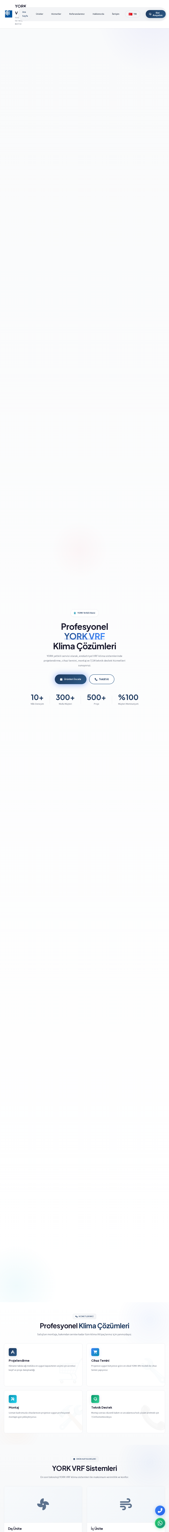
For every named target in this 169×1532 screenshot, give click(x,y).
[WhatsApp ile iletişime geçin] (160, 1523)
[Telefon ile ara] (160, 1510)
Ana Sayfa (25, 14)
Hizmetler (56, 14)
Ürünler (39, 14)
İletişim (115, 14)
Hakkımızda (98, 14)
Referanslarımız (77, 14)
